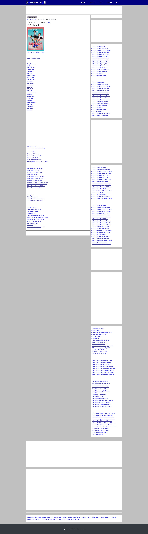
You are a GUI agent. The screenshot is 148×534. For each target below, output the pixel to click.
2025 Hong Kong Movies (99, 109)
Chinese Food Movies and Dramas (102, 421)
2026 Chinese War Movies (99, 71)
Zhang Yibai (36, 58)
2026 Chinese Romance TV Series (101, 187)
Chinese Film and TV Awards (108, 517)
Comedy (38, 161)
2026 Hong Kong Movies (99, 75)
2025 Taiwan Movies (98, 111)
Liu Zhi (29, 73)
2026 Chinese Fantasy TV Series (101, 179)
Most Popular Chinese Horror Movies (103, 372)
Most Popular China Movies (34, 180)
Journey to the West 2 (33, 219)
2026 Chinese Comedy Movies (100, 52)
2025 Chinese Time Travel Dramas (102, 240)
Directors (59, 517)
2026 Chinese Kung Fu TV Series (101, 183)
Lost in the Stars (97, 353)
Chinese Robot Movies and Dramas (102, 424)
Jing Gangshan (31, 92)
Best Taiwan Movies (98, 396)
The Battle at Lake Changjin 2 (100, 346)
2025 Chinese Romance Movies (101, 99)
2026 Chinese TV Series (99, 167)
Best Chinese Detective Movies (101, 402)
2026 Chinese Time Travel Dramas (102, 198)
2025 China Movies (97, 107)
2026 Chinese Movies (98, 46)
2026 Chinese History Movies (100, 58)
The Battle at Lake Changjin (100, 332)
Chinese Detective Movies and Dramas (103, 417)
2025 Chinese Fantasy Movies (100, 92)
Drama (33, 161)
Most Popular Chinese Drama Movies (37, 184)
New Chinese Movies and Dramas (36, 517)
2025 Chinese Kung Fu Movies (101, 96)
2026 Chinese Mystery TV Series (101, 185)
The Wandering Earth (33, 215)
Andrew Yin (30, 69)
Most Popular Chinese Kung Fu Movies (103, 374)
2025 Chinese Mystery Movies (100, 97)
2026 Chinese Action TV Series (101, 169)
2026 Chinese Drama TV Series (101, 175)
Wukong (29, 213)
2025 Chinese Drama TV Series (101, 213)
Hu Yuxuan (30, 77)
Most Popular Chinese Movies (35, 172)
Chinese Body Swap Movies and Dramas (103, 413)
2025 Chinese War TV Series (100, 228)
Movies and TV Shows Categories (72, 517)
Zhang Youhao (31, 67)
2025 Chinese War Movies (99, 105)
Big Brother (30, 223)
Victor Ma (30, 106)
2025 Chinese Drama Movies (100, 90)
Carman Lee (31, 79)
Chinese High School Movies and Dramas (104, 423)
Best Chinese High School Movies (101, 404)
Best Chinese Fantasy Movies (100, 387)
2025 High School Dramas (99, 242)
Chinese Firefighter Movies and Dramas (103, 419)
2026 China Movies (97, 73)
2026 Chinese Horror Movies (100, 60)
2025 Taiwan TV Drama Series (101, 232)
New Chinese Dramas (59, 519)
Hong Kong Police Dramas (100, 432)
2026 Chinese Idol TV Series (100, 181)
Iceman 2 (30, 225)
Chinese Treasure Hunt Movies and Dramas (104, 426)
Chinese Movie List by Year (91, 517)
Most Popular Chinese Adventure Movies (103, 368)
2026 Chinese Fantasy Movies (100, 56)
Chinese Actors (51, 517)
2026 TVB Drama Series (99, 194)
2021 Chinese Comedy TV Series (36, 186)
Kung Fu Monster (32, 221)
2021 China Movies (32, 196)
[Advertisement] (67, 10)
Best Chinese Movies (33, 170)
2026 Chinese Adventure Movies (101, 50)
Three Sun (30, 71)
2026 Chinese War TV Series (100, 189)
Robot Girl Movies (97, 434)
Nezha (94, 338)
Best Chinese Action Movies (100, 381)
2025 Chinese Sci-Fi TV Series (100, 226)
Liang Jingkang (31, 102)
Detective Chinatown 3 (98, 344)
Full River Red (96, 342)
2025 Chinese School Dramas (100, 238)
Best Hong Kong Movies (99, 394)
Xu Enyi (29, 66)
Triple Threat (31, 211)
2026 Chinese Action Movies (100, 48)
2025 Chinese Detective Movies (101, 113)
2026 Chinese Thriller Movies (100, 69)
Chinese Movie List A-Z (72, 519)
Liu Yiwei (30, 89)
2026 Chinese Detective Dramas (101, 196)
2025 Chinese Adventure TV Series (102, 209)
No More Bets (96, 349)
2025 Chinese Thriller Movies (100, 103)
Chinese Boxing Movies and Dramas (102, 415)
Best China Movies (32, 174)
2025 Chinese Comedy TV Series (101, 211)
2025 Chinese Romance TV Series (101, 224)
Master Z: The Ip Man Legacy (35, 217)
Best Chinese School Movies (100, 398)
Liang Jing (30, 90)
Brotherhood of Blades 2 (34, 227)
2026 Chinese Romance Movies (101, 65)
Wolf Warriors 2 (32, 209)
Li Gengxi (30, 104)
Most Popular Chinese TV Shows (101, 362)
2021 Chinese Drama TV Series (35, 187)
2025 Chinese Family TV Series (101, 215)
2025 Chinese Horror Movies (100, 94)
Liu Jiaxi (29, 110)
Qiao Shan (30, 81)
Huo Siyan (30, 94)
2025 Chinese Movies (98, 82)
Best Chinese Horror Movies (100, 389)
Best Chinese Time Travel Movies (101, 406)
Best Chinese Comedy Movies (35, 176)
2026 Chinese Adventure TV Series (102, 171)
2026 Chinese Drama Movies (100, 54)
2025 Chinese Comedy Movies (100, 88)
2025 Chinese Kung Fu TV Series (101, 221)
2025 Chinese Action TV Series (101, 207)
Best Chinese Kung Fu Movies (100, 391)
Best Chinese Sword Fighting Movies (102, 400)
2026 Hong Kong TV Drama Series (102, 190)
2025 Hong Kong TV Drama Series (102, 230)
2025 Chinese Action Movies (100, 84)
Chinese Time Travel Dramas (100, 430)
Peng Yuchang (31, 64)
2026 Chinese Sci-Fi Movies (100, 67)
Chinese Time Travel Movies (100, 428)
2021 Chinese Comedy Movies (35, 198)
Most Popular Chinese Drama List (102, 360)
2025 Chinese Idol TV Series (100, 219)
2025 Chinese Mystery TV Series (101, 222)
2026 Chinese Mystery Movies (100, 64)
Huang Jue (30, 85)
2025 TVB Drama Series (99, 234)
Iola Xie (29, 100)
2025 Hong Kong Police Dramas (101, 244)
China (34, 152)
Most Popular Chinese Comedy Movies (37, 182)
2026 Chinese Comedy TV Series (101, 173)
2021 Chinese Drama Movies (35, 200)
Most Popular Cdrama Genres (101, 364)
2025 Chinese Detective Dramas (101, 236)
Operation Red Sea (97, 351)
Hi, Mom (95, 336)
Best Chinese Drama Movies (35, 178)
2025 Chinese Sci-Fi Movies (100, 101)
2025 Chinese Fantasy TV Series (101, 217)
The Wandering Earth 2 (99, 348)
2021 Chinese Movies (31, 19)
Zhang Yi (29, 87)
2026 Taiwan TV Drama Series (101, 192)
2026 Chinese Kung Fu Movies (101, 62)
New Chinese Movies (46, 519)
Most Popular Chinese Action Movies (102, 366)
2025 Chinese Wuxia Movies (100, 115)
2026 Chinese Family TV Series (101, 177)
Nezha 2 (94, 330)
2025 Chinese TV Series (99, 205)
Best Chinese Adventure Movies (101, 383)
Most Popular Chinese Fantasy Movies (103, 370)
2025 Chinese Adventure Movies (101, 86)
